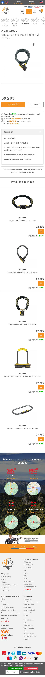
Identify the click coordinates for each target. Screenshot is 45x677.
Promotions (28, 589)
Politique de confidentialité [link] (30, 672)
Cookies (26, 639)
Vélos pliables (28, 584)
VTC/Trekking (28, 567)
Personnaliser (12, 672)
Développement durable (8, 610)
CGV (25, 631)
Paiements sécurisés (22, 647)
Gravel (25, 576)
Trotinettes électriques (30, 587)
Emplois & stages (29, 628)
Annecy (3, 579)
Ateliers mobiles (28, 613)
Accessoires (4, 602)
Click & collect (28, 599)
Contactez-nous (5, 587)
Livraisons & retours (7, 628)
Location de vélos (29, 604)
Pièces (3, 599)
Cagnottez (37, 236)
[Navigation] (29, 11)
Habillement (4, 604)
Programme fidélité (8, 116)
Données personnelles (30, 636)
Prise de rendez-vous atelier (31, 602)
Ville (25, 570)
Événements (27, 607)
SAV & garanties (28, 625)
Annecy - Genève (6, 576)
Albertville (4, 582)
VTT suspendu (28, 562)
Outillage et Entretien (7, 607)
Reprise (26, 615)
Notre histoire (5, 590)
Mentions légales (29, 633)
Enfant (26, 578)
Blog (25, 622)
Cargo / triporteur (29, 581)
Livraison (7, 124)
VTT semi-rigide (28, 565)
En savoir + (11, 478)
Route (25, 573)
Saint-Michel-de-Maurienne (9, 585)
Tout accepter (16, 669)
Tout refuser (32, 669)
